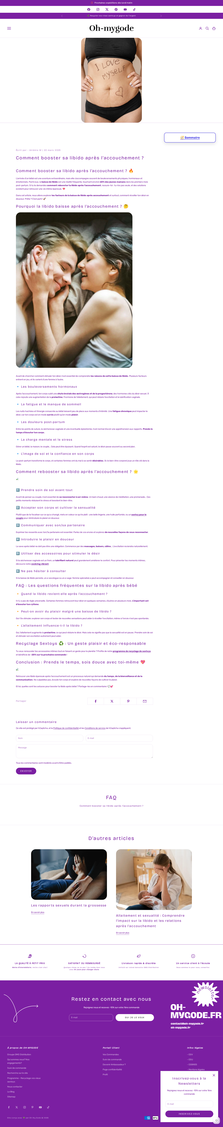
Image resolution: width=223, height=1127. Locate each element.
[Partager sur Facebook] (96, 701)
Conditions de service (95, 728)
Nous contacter (14, 1086)
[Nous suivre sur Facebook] (8, 1107)
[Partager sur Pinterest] (128, 701)
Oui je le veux (135, 1017)
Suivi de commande (16, 1068)
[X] (107, 9)
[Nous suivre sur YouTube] (40, 1107)
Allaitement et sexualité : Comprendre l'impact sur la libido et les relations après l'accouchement (150, 921)
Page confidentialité (112, 1069)
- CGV (190, 1054)
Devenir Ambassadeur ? (114, 1064)
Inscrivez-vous (189, 1114)
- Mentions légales (196, 1069)
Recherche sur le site (17, 1073)
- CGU (190, 1059)
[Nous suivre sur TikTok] (48, 1107)
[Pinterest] (116, 9)
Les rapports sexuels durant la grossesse (68, 905)
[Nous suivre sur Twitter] (16, 1107)
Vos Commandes (111, 1054)
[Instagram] (98, 9)
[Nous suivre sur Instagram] (24, 1107)
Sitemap (11, 1096)
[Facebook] (88, 9)
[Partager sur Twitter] (112, 701)
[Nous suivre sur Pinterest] (32, 1107)
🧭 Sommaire (190, 137)
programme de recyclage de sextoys (132, 651)
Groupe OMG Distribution (19, 1054)
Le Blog (10, 1091)
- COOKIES (192, 1064)
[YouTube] (125, 9)
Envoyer (26, 771)
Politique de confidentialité (66, 728)
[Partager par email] (145, 701)
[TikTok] (134, 9)
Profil (105, 1074)
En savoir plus (37, 912)
